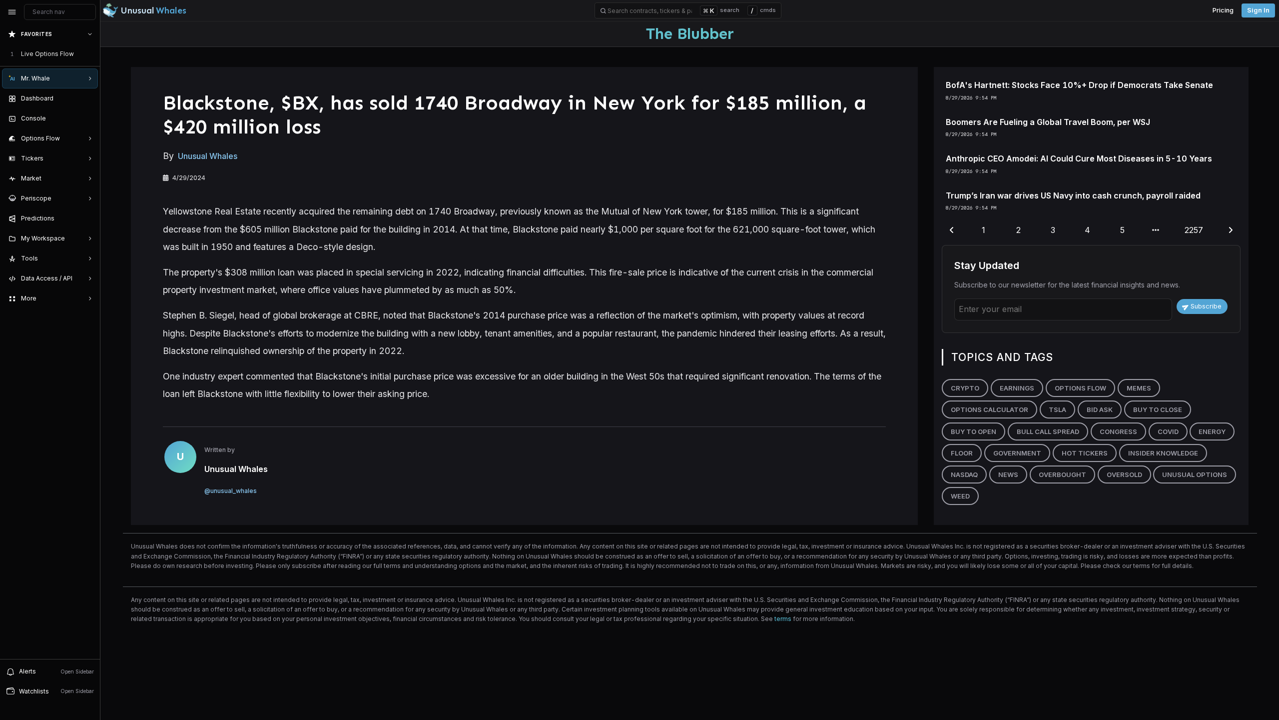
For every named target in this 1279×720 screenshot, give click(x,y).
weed (960, 496)
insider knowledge (1163, 453)
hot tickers (1085, 453)
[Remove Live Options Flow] (91, 54)
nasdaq (964, 474)
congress (1118, 432)
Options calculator (989, 410)
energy (1212, 432)
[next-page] (1231, 230)
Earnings (1017, 388)
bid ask (1100, 410)
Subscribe (1206, 306)
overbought (1062, 474)
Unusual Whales (207, 156)
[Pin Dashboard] (88, 98)
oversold (1124, 474)
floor (962, 453)
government (1017, 453)
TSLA (1057, 410)
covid (1168, 432)
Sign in (1258, 10)
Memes (1139, 388)
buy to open (973, 432)
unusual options (1194, 474)
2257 (1194, 230)
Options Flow (1080, 388)
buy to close (1157, 410)
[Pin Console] (88, 118)
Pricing (1223, 10)
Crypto (965, 388)
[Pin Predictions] (88, 218)
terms (782, 618)
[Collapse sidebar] (12, 12)
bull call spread (1048, 432)
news (1008, 474)
